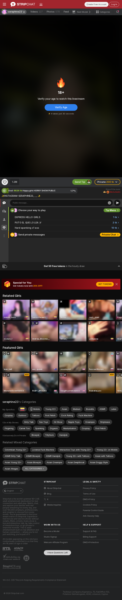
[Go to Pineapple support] (26, 558)
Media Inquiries (54, 505)
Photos (53, 11)
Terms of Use (89, 494)
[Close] (116, 284)
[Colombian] (22, 409)
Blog (49, 494)
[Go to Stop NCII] (12, 567)
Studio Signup (50, 537)
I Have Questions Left (57, 552)
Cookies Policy (90, 505)
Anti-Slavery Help (91, 516)
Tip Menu (110, 210)
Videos (36, 11)
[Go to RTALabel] (7, 549)
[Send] (117, 203)
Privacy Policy (89, 488)
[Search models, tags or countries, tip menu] (117, 12)
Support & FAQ (89, 531)
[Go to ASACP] (19, 549)
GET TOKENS (105, 284)
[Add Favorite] (5, 182)
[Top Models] (41, 4)
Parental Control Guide (93, 510)
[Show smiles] (109, 203)
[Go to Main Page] (23, 4)
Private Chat (109, 234)
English (10, 491)
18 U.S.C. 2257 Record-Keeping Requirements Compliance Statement (34, 580)
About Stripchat (54, 488)
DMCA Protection (91, 542)
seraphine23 (11, 401)
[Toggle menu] (4, 4)
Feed (66, 11)
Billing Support (89, 537)
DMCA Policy (89, 499)
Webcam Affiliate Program (56, 542)
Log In (114, 4)
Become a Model (51, 531)
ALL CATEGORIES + (34, 468)
